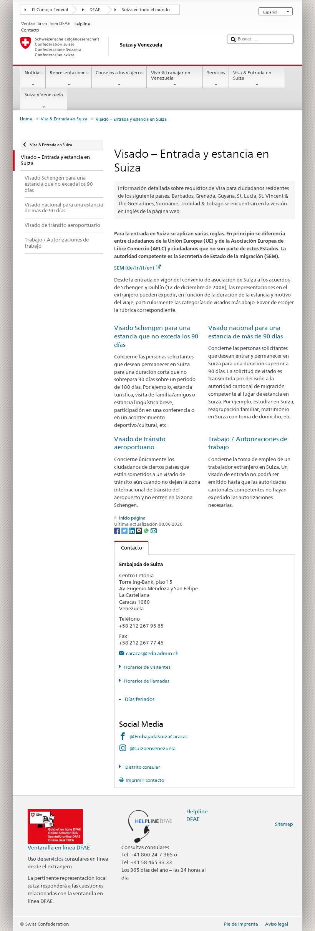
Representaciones (69, 72)
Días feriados (139, 699)
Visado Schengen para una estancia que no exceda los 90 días (156, 336)
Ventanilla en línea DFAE (59, 847)
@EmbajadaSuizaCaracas (158, 736)
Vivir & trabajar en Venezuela (170, 75)
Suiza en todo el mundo (146, 9)
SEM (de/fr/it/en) (134, 268)
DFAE (95, 9)
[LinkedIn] (132, 530)
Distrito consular (142, 767)
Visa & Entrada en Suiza (252, 75)
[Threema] (139, 530)
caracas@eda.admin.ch (152, 653)
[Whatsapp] (147, 530)
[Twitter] (125, 530)
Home (26, 119)
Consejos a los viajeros (119, 72)
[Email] (154, 530)
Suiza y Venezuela (44, 94)
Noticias (33, 72)
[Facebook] (117, 530)
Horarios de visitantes (147, 667)
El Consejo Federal (50, 9)
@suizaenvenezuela (152, 748)
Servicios (216, 72)
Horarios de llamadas (146, 681)
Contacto (128, 548)
